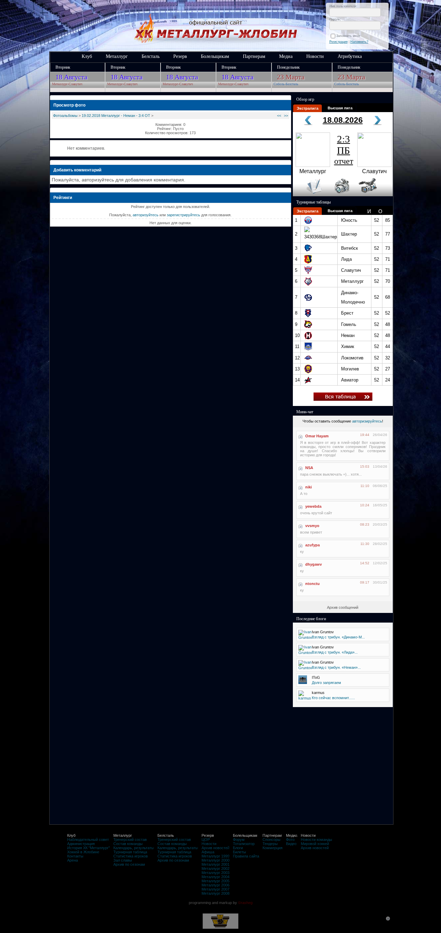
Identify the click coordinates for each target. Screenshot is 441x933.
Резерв (180, 56)
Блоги (238, 848)
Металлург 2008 (215, 893)
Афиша (208, 852)
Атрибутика (350, 56)
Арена (72, 860)
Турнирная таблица (130, 852)
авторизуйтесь (145, 215)
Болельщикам (215, 56)
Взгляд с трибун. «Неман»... (336, 667)
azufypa (312, 545)
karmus (318, 693)
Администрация (81, 844)
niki (308, 487)
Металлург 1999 (215, 856)
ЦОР (206, 839)
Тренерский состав (130, 839)
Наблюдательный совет (88, 839)
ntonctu (312, 584)
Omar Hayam (317, 436)
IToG (316, 677)
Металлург (117, 56)
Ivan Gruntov (323, 632)
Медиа (286, 56)
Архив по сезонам (129, 864)
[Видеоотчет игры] (374, 195)
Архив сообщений (342, 607)
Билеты (239, 852)
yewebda (313, 506)
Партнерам (254, 56)
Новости (315, 56)
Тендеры (270, 844)
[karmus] (304, 698)
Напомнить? (359, 41)
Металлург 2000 (215, 860)
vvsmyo (312, 526)
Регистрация (338, 41)
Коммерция (273, 848)
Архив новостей (215, 848)
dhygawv (313, 564)
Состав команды (128, 844)
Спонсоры (271, 839)
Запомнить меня (349, 36)
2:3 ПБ (343, 149)
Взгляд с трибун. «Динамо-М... (338, 637)
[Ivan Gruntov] (305, 637)
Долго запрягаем (326, 683)
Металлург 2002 (215, 868)
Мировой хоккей (315, 844)
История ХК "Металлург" (88, 848)
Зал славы (122, 860)
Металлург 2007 (215, 889)
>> (286, 115)
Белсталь (151, 56)
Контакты (75, 856)
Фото (290, 839)
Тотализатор (244, 844)
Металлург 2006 (215, 885)
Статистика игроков (130, 856)
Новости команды (316, 839)
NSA (309, 468)
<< (279, 115)
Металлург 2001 (215, 864)
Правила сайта (246, 856)
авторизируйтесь (367, 421)
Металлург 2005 (215, 881)
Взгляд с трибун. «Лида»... (335, 652)
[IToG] (302, 683)
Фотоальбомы (65, 115)
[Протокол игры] (310, 195)
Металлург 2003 (215, 873)
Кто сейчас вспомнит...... (333, 698)
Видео (291, 844)
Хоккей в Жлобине (83, 852)
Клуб (87, 56)
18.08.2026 (343, 120)
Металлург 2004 (215, 877)
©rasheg (245, 903)
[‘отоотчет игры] (341, 195)
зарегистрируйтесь (183, 215)
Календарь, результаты (133, 848)
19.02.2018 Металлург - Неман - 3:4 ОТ (116, 115)
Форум (239, 839)
